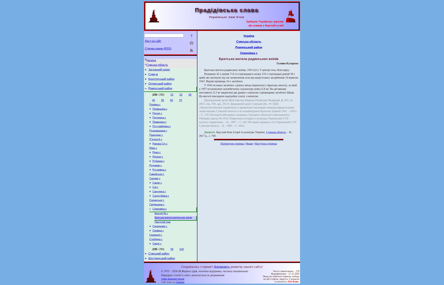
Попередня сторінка (232, 143)
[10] (182, 249)
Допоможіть (222, 266)
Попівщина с (159, 109)
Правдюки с (159, 122)
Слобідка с (156, 239)
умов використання (172, 278)
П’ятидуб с (155, 139)
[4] (153, 100)
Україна (151, 60)
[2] (181, 94)
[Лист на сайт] (191, 43)
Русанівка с (159, 169)
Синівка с (158, 230)
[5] (162, 100)
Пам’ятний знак (162, 222)
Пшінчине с (156, 135)
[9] (171, 249)
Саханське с (156, 200)
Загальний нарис (159, 69)
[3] (190, 94)
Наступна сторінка (266, 143)
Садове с (154, 178)
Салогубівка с (160, 195)
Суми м (153, 74)
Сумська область (157, 64)
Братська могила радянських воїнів (173, 217)
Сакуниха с (159, 191)
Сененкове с (159, 226)
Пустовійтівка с (161, 126)
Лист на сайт (153, 41)
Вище (249, 143)
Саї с (155, 187)
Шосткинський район (161, 258)
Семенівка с (159, 208)
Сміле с (157, 243)
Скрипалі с (155, 235)
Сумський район (158, 253)
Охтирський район (160, 83)
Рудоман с (155, 165)
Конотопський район (161, 79)
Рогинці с (157, 156)
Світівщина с (157, 204)
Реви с (153, 148)
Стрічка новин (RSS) (158, 48)
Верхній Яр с (161, 213)
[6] (171, 100)
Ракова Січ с (160, 143)
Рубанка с (158, 161)
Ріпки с (156, 152)
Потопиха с (159, 117)
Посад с (157, 113)
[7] (180, 100)
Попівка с (155, 104)
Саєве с (157, 182)
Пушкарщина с (158, 130)
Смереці (180, 282)
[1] (171, 94)
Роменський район (160, 88)
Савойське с (156, 174)
